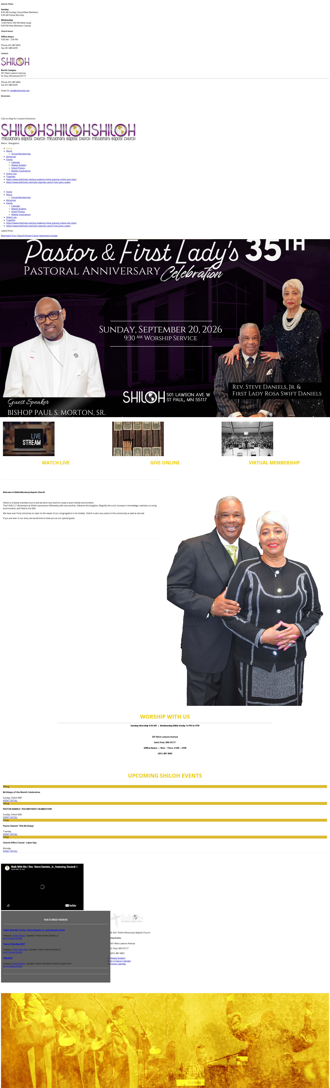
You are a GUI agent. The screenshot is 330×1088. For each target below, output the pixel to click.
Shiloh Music (19, 935)
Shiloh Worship (20, 949)
